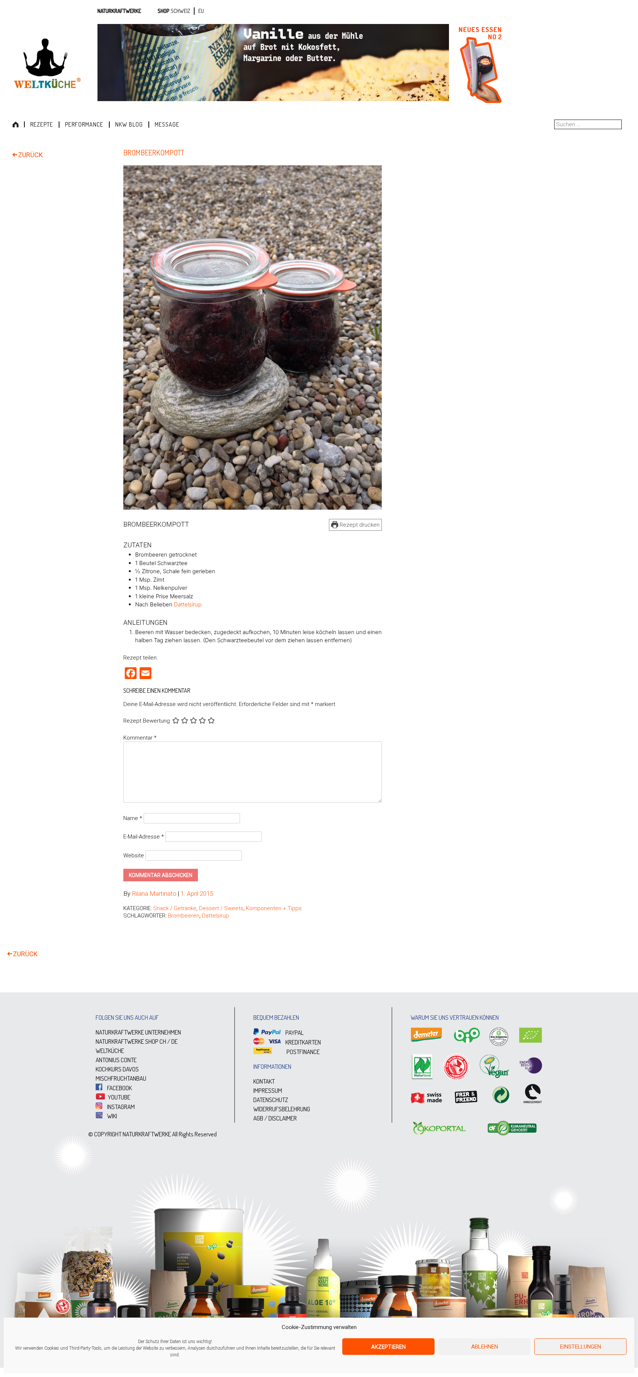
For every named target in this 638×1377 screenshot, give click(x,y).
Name (132, 818)
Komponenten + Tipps (274, 908)
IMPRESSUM (267, 1090)
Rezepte (41, 124)
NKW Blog (129, 124)
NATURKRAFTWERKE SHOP (127, 1041)
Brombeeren (183, 915)
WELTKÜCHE (110, 1050)
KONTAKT (264, 1081)
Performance (84, 124)
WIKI (111, 1116)
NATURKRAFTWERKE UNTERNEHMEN (138, 1032)
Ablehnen (484, 1346)
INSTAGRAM (120, 1107)
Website (133, 855)
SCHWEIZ (180, 10)
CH (163, 1041)
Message (167, 124)
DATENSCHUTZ (270, 1100)
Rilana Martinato (154, 893)
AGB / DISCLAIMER (275, 1118)
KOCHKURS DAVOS (117, 1069)
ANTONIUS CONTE (116, 1060)
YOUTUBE (118, 1097)
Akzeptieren (388, 1346)
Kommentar (140, 737)
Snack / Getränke (174, 908)
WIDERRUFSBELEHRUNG (281, 1109)
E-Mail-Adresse (143, 836)
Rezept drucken (359, 524)
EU (201, 10)
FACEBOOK (119, 1088)
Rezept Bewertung (146, 720)
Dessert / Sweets (221, 908)
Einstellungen (580, 1346)
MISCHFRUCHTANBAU (121, 1078)
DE (174, 1041)
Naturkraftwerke (119, 10)
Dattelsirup (188, 604)
